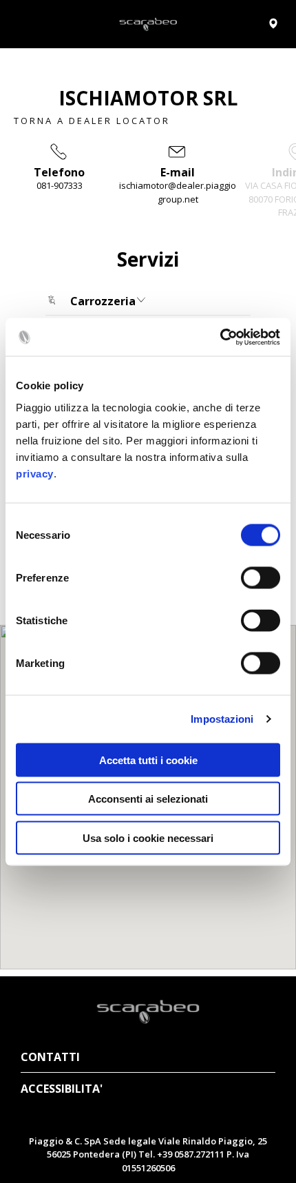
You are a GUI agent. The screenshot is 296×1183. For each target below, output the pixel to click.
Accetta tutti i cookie (148, 759)
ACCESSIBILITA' (62, 1088)
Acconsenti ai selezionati (148, 799)
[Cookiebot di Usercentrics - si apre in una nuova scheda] (220, 337)
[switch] (260, 577)
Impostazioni (222, 719)
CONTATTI (50, 1057)
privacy (35, 473)
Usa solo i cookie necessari (148, 837)
